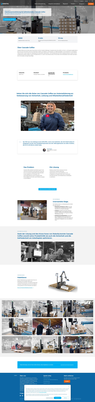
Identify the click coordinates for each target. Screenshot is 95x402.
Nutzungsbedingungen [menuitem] (77, 398)
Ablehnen (65, 397)
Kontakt (67, 381)
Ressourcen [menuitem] (81, 3)
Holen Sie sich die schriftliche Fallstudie (47, 189)
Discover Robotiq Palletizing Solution (25, 287)
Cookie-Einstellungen (49, 397)
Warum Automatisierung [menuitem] (40, 3)
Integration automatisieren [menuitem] (54, 3)
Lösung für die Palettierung (68, 74)
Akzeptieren (58, 397)
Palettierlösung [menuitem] (46, 377)
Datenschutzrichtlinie (42, 392)
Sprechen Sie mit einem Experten (67, 364)
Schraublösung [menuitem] (46, 381)
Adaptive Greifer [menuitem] (46, 383)
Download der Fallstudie (9, 19)
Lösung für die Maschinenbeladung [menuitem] (50, 379)
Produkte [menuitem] (73, 3)
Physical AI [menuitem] (65, 3)
